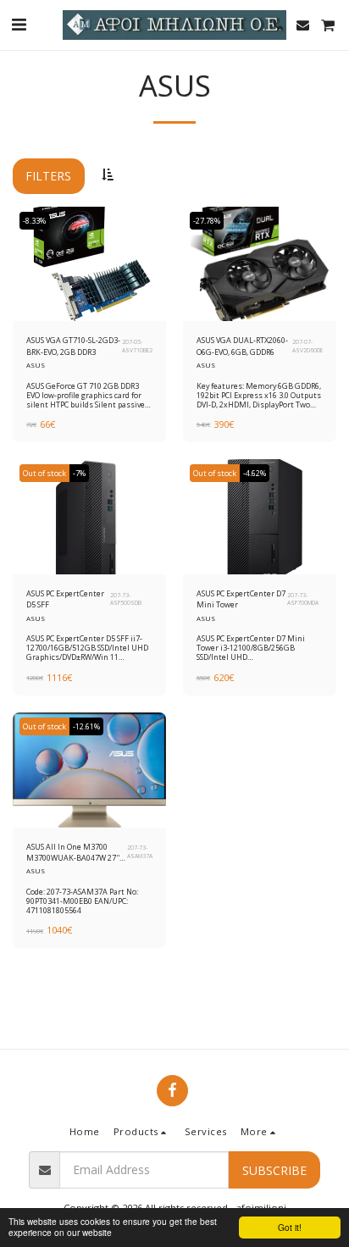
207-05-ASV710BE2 (137, 346)
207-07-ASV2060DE (307, 346)
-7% (79, 473)
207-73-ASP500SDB (125, 599)
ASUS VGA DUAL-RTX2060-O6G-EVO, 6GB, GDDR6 (242, 346)
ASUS (35, 365)
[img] (89, 264)
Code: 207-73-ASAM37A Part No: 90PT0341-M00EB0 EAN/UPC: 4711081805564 (82, 901)
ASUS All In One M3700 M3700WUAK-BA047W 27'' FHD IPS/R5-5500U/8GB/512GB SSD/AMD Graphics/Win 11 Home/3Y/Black (76, 852)
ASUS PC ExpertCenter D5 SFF (65, 599)
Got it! (290, 1227)
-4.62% (254, 473)
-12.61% (86, 726)
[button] (18, 24)
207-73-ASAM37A (139, 852)
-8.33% (34, 220)
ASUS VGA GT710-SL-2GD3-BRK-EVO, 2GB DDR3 (73, 346)
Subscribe (274, 1170)
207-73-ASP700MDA (303, 599)
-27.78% (206, 220)
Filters (48, 176)
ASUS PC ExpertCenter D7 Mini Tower (241, 599)
